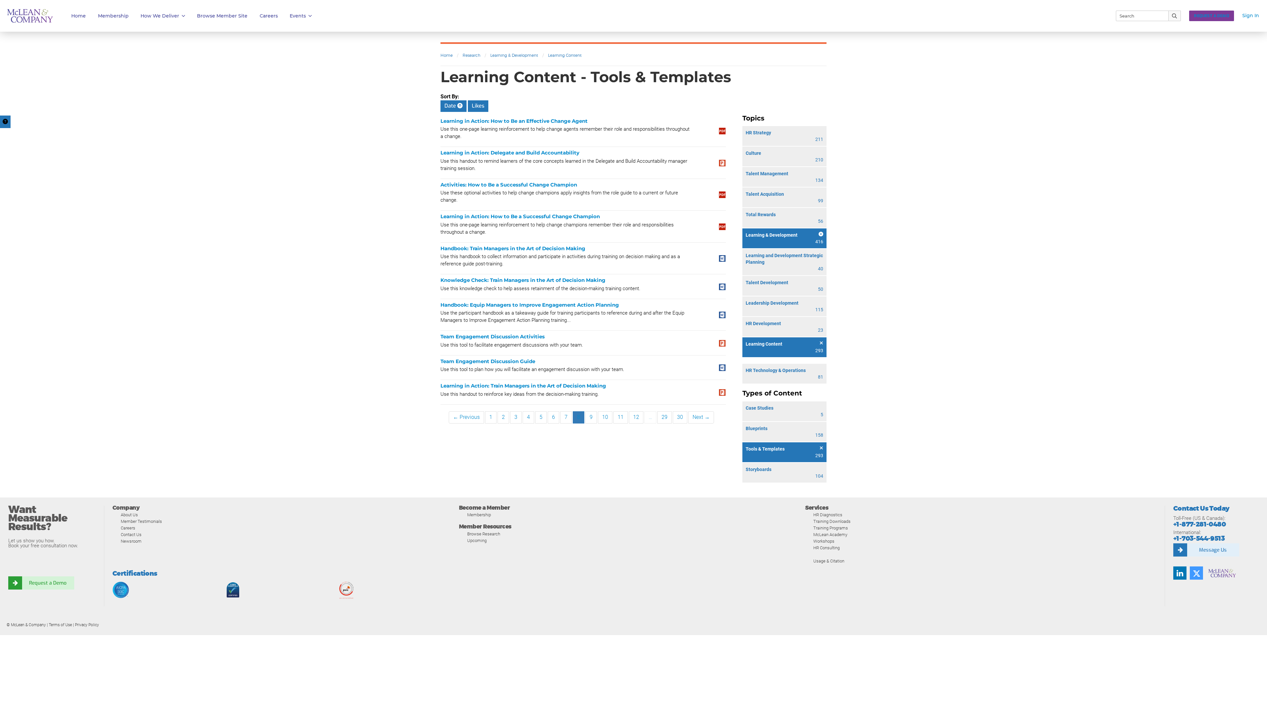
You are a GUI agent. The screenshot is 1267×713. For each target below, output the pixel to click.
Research (471, 55)
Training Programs (830, 528)
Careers (128, 528)
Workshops (823, 541)
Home (78, 16)
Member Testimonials (141, 521)
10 (605, 417)
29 (664, 417)
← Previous (466, 417)
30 (680, 417)
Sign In (1250, 15)
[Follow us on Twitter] (1196, 573)
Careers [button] (269, 16)
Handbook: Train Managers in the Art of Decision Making (512, 248)
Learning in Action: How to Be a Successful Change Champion (520, 216)
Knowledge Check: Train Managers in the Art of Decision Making (522, 280)
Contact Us (131, 534)
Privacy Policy (87, 625)
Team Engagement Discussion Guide (487, 361)
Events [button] (298, 16)
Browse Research (483, 533)
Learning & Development (514, 55)
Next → (701, 417)
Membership (113, 16)
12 (636, 417)
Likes (478, 105)
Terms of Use (60, 625)
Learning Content (565, 55)
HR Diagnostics (827, 514)
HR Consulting (826, 547)
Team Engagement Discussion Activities (492, 336)
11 (621, 417)
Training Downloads (832, 521)
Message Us (1213, 550)
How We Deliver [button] (160, 16)
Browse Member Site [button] (222, 16)
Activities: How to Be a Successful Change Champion (508, 185)
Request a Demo (48, 583)
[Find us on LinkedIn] (1179, 573)
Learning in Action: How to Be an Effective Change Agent (514, 121)
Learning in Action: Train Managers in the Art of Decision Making (523, 386)
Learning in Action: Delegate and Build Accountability (509, 153)
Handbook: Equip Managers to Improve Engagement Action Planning (529, 305)
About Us (129, 514)
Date (450, 105)
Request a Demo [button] (1211, 15)
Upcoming (477, 540)
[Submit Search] (1175, 16)
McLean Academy (830, 534)
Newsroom (131, 541)
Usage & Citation (828, 561)
